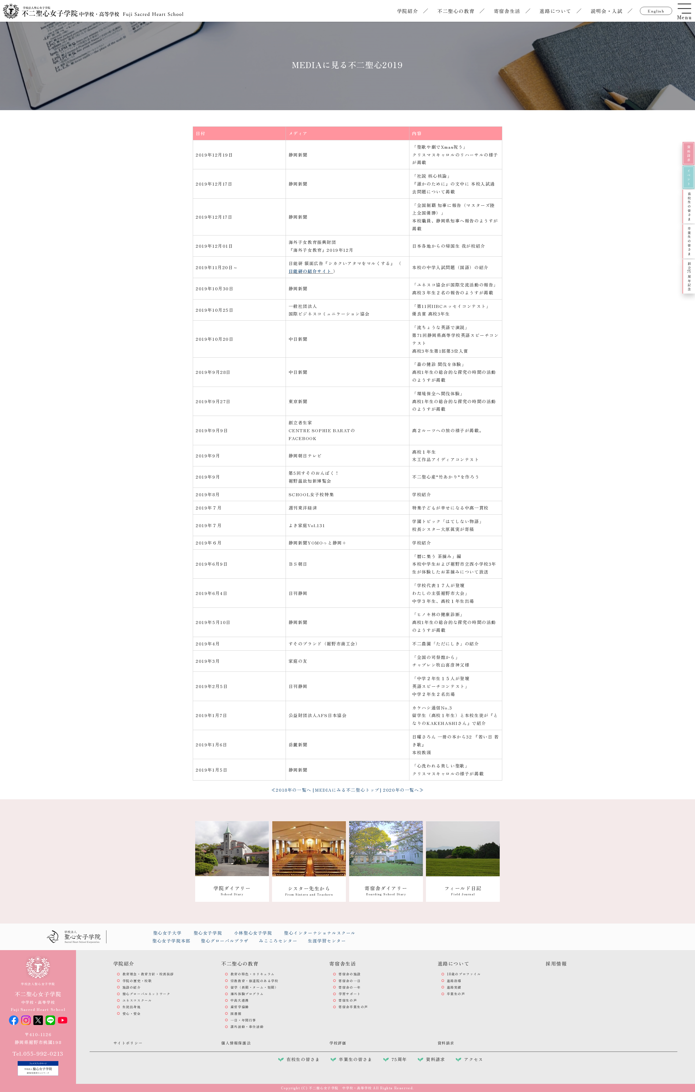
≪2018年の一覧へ (291, 790)
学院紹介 (407, 10)
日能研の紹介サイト (311, 271)
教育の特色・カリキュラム (252, 974)
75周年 (399, 1059)
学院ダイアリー (232, 890)
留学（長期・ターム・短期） (254, 987)
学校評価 (337, 1043)
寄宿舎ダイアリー (386, 890)
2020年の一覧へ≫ (403, 790)
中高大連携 (239, 1000)
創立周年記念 (689, 277)
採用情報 (556, 963)
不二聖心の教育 (456, 10)
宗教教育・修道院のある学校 (254, 980)
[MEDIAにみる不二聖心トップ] (347, 790)
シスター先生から (309, 890)
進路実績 (454, 987)
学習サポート (350, 993)
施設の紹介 (131, 987)
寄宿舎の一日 (350, 980)
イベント (688, 177)
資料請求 (688, 153)
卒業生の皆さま (689, 241)
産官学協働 (239, 1006)
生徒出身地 (131, 1006)
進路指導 (454, 980)
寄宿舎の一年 (350, 987)
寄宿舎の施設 (350, 974)
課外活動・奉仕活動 (247, 1026)
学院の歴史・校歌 (137, 980)
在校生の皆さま (689, 206)
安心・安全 (131, 1013)
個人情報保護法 (236, 1043)
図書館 (236, 1013)
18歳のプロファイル (464, 974)
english (656, 11)
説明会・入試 (607, 10)
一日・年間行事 (243, 1020)
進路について (555, 10)
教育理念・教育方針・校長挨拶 (148, 974)
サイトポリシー (128, 1043)
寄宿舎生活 (507, 10)
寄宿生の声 (348, 1000)
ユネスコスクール (137, 1000)
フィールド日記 (463, 890)
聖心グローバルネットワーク (146, 993)
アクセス (473, 1059)
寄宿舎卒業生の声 (353, 1006)
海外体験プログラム (247, 993)
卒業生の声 (456, 993)
